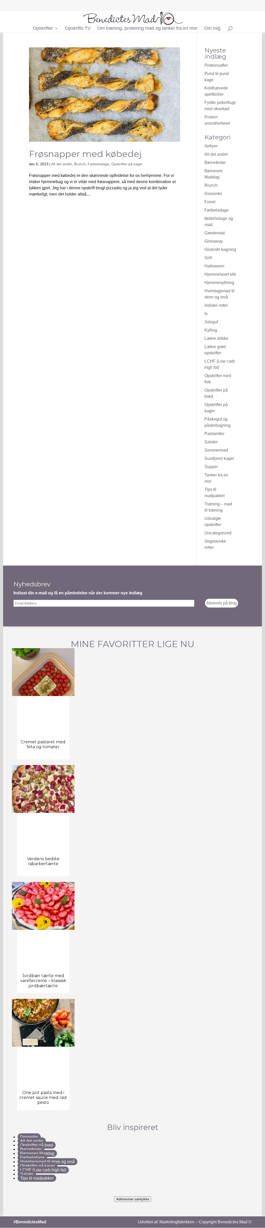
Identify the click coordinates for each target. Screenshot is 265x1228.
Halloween (214, 266)
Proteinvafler (216, 65)
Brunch (80, 164)
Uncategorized (217, 533)
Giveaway (213, 241)
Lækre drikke (216, 338)
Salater (211, 442)
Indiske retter (216, 305)
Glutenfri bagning (220, 249)
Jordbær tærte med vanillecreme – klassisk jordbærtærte (43, 980)
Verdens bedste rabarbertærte (43, 861)
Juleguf (211, 322)
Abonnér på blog (221, 603)
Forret (209, 202)
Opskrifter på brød (36, 1145)
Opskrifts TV (78, 28)
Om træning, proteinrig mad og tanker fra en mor (147, 28)
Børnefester (215, 162)
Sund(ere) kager (219, 458)
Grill (208, 258)
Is (206, 313)
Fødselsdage (98, 164)
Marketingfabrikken (176, 1222)
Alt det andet (61, 164)
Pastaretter (214, 433)
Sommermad (216, 450)
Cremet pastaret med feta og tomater (43, 744)
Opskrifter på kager (127, 164)
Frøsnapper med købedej (85, 153)
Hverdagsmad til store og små (47, 1161)
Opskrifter (43, 28)
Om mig (212, 28)
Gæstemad (214, 233)
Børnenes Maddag (37, 1153)
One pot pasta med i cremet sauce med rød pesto (43, 1097)
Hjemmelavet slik (220, 274)
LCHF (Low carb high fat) (43, 1170)
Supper (211, 467)
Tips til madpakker (37, 1178)
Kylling (210, 330)
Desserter (213, 193)
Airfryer (211, 146)
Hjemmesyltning (219, 282)
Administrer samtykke (132, 1199)
